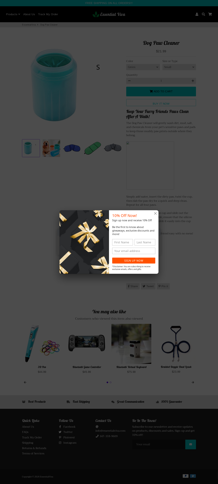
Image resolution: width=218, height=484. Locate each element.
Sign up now (133, 260)
